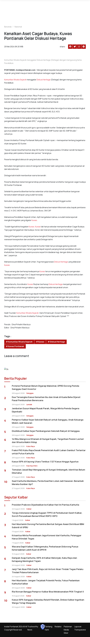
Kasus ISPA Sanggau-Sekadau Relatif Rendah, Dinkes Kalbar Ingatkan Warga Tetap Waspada (48, 601)
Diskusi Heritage (44, 79)
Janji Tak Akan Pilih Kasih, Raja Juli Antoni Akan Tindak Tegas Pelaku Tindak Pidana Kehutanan (47, 571)
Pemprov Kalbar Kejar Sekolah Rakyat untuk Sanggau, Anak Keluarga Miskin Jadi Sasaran (47, 421)
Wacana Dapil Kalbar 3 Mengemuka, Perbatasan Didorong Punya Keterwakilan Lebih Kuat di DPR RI (45, 548)
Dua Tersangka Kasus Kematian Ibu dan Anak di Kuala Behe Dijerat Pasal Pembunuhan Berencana (46, 399)
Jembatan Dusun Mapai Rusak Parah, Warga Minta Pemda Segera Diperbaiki (45, 410)
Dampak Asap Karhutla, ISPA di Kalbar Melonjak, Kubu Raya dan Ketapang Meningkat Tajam (44, 559)
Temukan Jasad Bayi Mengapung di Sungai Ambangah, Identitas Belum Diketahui (48, 471)
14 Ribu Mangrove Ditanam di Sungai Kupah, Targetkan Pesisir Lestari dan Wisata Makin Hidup (48, 441)
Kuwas (34, 220)
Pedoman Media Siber (68, 629)
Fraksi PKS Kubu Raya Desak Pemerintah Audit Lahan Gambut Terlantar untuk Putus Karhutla (49, 452)
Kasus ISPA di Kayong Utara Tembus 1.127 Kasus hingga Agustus (45, 461)
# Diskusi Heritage (56, 341)
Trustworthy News (32, 628)
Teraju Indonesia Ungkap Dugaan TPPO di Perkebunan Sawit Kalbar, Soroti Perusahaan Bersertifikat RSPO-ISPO (47, 514)
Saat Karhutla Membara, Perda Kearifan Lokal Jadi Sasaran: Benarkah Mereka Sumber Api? (48, 483)
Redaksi (58, 626)
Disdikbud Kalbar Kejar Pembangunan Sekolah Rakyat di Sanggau (46, 431)
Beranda (7, 26)
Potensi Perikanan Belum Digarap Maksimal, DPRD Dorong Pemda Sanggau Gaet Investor (45, 387)
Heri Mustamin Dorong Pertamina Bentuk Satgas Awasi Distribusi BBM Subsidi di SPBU (48, 526)
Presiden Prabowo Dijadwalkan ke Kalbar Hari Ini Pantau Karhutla (45, 504)
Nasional (18, 26)
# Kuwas (40, 341)
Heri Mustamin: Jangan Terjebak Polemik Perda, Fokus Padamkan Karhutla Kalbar (46, 582)
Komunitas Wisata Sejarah (15, 79)
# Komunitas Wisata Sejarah (19, 341)
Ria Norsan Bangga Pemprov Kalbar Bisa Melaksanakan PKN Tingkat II (48, 591)
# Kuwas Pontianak (15, 346)
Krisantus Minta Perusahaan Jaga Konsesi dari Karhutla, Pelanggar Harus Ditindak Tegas (46, 537)
